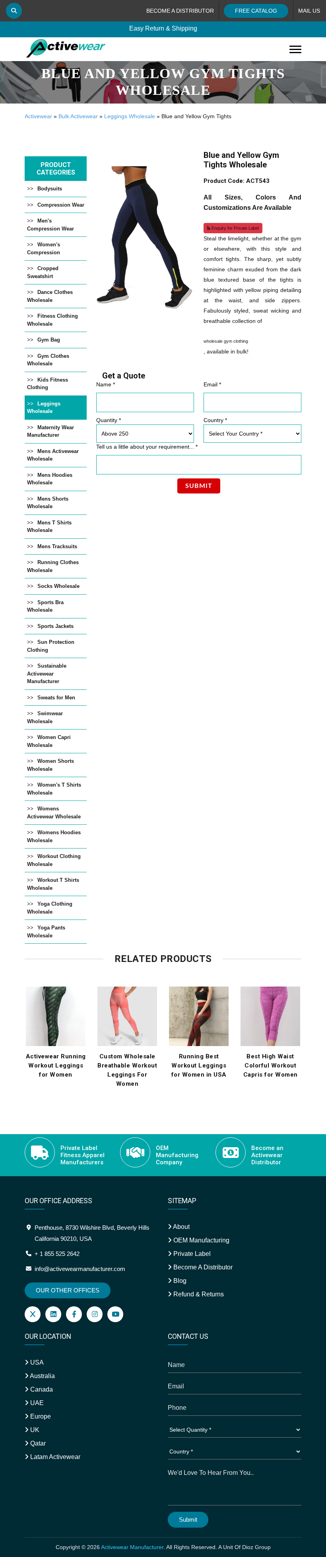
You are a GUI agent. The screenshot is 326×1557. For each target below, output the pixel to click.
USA (36, 1362)
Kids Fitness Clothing (47, 384)
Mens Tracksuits (57, 546)
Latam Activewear (54, 1456)
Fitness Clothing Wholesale (52, 320)
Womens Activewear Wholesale (54, 813)
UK (34, 1429)
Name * (105, 384)
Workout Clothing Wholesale (54, 860)
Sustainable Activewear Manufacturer (46, 673)
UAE (36, 1403)
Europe (40, 1416)
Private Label (191, 1253)
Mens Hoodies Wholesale (49, 479)
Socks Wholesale (58, 586)
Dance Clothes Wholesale (50, 296)
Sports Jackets (55, 626)
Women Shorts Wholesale (50, 765)
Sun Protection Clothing (50, 646)
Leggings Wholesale (129, 116)
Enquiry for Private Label (234, 228)
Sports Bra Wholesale (45, 606)
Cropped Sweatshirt (42, 272)
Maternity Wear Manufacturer (50, 431)
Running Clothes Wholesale (53, 566)
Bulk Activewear (78, 116)
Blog (179, 1280)
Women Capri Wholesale (49, 741)
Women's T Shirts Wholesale (54, 789)
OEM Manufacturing (200, 1240)
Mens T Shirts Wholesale (49, 527)
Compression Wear (60, 205)
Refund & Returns (198, 1294)
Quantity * (108, 420)
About (181, 1226)
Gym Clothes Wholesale (48, 360)
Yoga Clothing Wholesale (49, 908)
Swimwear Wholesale (45, 717)
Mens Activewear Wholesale (53, 455)
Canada (41, 1389)
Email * (212, 384)
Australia (42, 1376)
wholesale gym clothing (226, 341)
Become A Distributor (202, 1267)
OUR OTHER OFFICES (67, 1290)
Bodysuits (49, 189)
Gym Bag (48, 340)
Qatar (37, 1443)
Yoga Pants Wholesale (46, 932)
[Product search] (14, 11)
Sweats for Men (56, 698)
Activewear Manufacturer (132, 1547)
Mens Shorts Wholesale (47, 503)
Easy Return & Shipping (163, 28)
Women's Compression (43, 248)
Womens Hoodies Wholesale (54, 836)
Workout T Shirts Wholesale (53, 884)
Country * (215, 420)
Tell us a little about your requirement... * (147, 446)
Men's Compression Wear (50, 225)
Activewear (38, 116)
